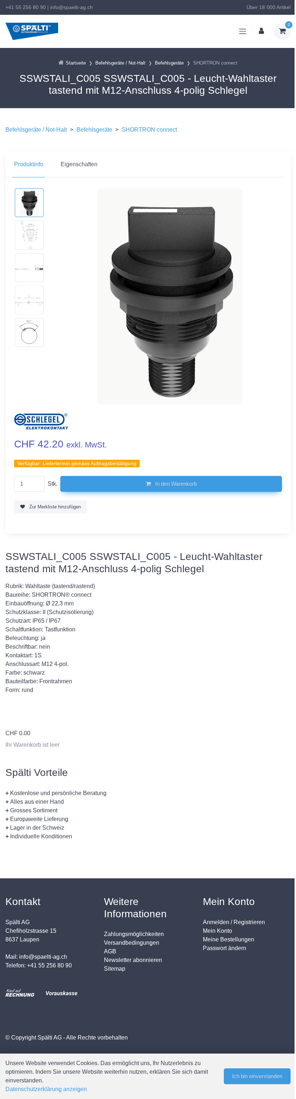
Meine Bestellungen (228, 939)
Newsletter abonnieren (133, 960)
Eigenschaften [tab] (79, 164)
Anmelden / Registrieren (234, 922)
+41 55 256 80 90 (25, 7)
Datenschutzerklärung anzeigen (46, 1089)
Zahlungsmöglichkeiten (134, 934)
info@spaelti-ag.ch (71, 7)
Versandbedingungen (131, 943)
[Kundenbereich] (261, 31)
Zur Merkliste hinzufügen (54, 506)
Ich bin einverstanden (257, 1076)
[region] (148, 164)
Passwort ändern (224, 948)
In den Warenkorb (175, 484)
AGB (110, 951)
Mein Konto (217, 931)
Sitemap (114, 969)
